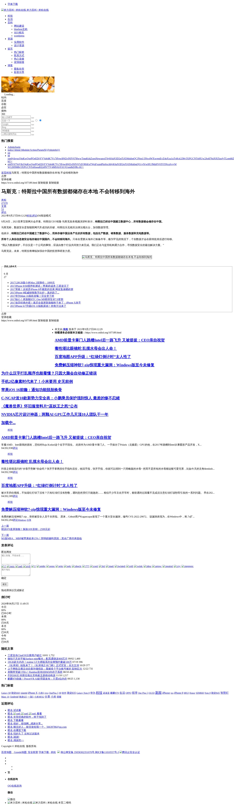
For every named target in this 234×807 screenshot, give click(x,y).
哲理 (134, 692)
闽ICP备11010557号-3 (107, 752)
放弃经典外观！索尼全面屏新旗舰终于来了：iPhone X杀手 (45, 302)
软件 (64, 693)
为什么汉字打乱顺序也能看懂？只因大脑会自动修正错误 (49, 373)
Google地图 (20, 752)
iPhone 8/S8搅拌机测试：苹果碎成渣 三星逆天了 (39, 286)
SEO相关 (19, 32)
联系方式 (19, 55)
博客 (10, 65)
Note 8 (208, 693)
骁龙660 (15, 693)
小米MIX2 (39, 696)
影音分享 (19, 72)
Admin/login (14, 147)
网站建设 (19, 25)
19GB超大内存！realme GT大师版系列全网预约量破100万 (40, 662)
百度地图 (6, 752)
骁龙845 (215, 693)
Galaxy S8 (6, 693)
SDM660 (200, 693)
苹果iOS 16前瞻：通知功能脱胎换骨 (31, 390)
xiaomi (24, 692)
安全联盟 (33, 752)
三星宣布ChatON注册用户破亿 (25, 655)
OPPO (128, 693)
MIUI (186, 693)
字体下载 (13, 4)
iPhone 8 (178, 693)
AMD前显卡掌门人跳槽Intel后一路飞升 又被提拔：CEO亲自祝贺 (110, 340)
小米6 (41, 693)
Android (14, 696)
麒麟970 (114, 693)
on (9, 152)
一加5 (31, 696)
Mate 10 (5, 696)
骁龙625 (23, 697)
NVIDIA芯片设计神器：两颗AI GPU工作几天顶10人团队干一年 (54, 414)
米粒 (65, 329)
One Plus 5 (143, 693)
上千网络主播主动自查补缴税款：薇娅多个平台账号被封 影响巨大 (45, 668)
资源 (10, 38)
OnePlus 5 (53, 693)
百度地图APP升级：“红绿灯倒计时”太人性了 (93, 357)
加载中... (8, 423)
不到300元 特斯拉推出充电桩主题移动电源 (31, 675)
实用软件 (19, 42)
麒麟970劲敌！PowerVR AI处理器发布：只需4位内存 (37, 678)
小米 (53, 696)
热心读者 (19, 58)
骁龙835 (71, 693)
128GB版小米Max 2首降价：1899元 (32, 282)
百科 (10, 22)
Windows (22, 520)
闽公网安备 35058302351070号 (78, 752)
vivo (46, 693)
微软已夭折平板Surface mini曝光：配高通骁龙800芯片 (37, 658)
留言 (10, 48)
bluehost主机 (21, 29)
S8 (60, 693)
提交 (5, 584)
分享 (29, 520)
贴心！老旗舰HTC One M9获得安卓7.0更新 (36, 299)
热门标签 (19, 52)
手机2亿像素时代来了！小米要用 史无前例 (37, 381)
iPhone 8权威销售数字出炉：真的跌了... (34, 292)
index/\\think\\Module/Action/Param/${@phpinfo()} (34, 150)
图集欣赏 (19, 68)
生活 (10, 19)
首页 (3, 172)
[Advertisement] (28, 344)
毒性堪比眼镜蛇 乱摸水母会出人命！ (86, 348)
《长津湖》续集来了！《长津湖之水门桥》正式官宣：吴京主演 (43, 665)
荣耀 (59, 696)
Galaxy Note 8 (83, 693)
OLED (152, 693)
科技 (10, 15)
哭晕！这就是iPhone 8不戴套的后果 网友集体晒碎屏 (41, 289)
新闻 (158, 692)
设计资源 (19, 45)
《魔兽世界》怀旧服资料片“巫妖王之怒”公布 (39, 406)
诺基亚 (106, 693)
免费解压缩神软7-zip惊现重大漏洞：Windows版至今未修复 (104, 365)
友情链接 (19, 62)
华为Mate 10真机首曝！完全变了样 (32, 296)
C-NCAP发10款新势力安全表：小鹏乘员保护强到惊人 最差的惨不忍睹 (60, 398)
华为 (92, 693)
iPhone (166, 692)
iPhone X (33, 692)
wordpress (19, 35)
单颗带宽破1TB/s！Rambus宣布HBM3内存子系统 (35, 672)
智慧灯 (224, 692)
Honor (192, 693)
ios (172, 693)
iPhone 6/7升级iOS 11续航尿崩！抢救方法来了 (38, 306)
